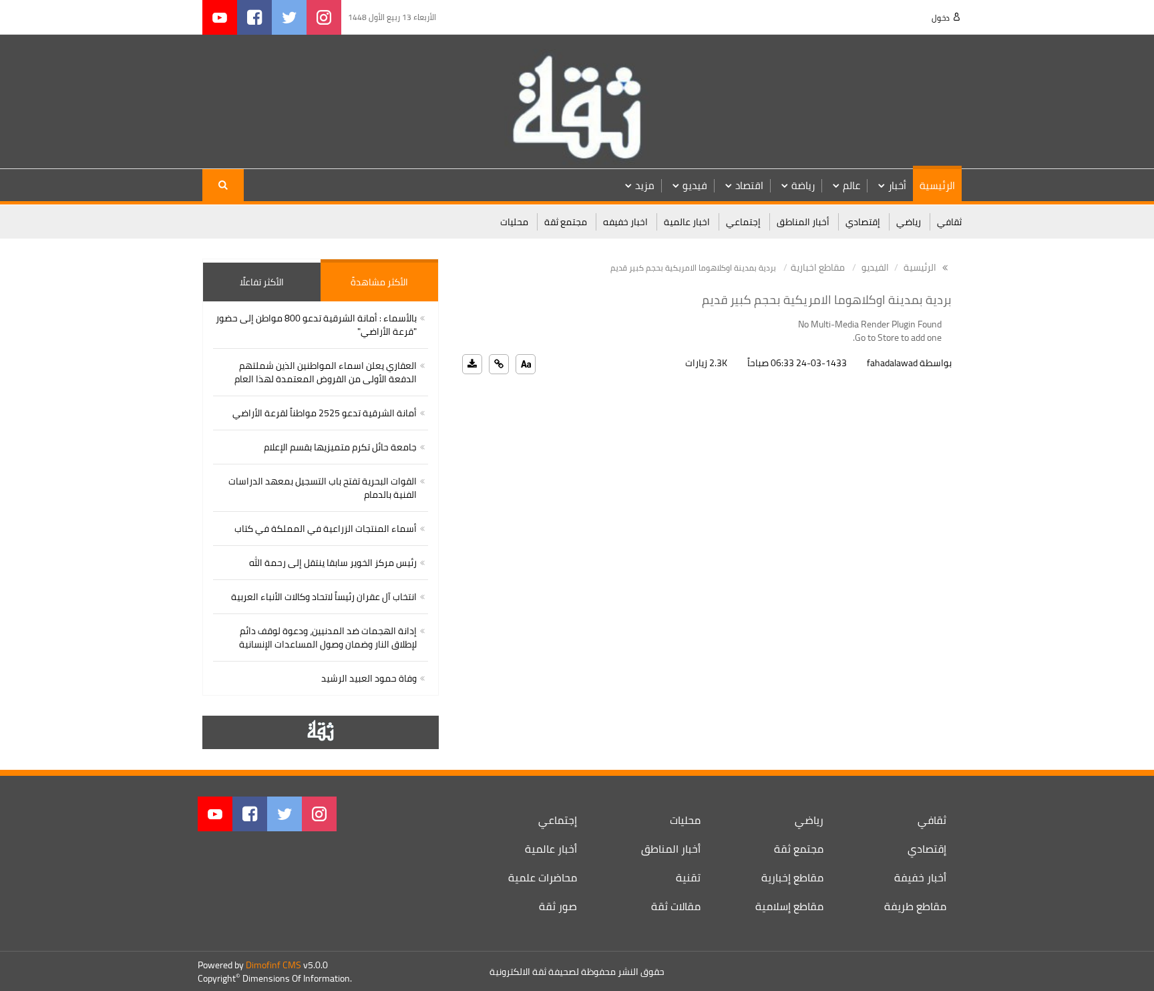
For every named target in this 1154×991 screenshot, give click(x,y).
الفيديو (875, 267)
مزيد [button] (644, 185)
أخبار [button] (897, 185)
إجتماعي (743, 222)
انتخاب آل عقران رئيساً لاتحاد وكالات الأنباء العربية (324, 596)
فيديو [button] (695, 185)
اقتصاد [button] (749, 185)
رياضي (908, 222)
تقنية (688, 877)
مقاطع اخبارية (818, 267)
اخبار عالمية (687, 222)
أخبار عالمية (551, 849)
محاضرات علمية (542, 877)
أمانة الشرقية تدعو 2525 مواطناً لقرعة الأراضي (324, 413)
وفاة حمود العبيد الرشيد (369, 678)
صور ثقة (558, 906)
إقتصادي (862, 222)
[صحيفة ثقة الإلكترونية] (875, 101)
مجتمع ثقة (565, 222)
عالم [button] (851, 185)
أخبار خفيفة (920, 877)
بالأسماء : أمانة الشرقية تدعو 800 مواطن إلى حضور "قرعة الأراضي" (316, 324)
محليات (514, 222)
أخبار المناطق (803, 222)
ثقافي (949, 222)
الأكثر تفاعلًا (262, 282)
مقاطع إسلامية (789, 906)
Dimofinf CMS (273, 965)
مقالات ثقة (676, 906)
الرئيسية (937, 185)
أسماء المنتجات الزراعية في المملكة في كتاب (325, 528)
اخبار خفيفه (625, 222)
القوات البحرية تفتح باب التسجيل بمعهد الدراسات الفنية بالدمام (322, 487)
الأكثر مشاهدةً (379, 282)
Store (888, 337)
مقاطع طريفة (915, 906)
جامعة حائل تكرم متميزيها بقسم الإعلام (340, 447)
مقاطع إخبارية (792, 877)
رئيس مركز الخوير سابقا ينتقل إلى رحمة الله (333, 562)
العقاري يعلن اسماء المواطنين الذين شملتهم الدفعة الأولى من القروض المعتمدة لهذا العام (325, 372)
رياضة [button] (803, 185)
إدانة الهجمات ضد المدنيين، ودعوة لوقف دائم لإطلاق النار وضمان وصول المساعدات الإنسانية (328, 637)
